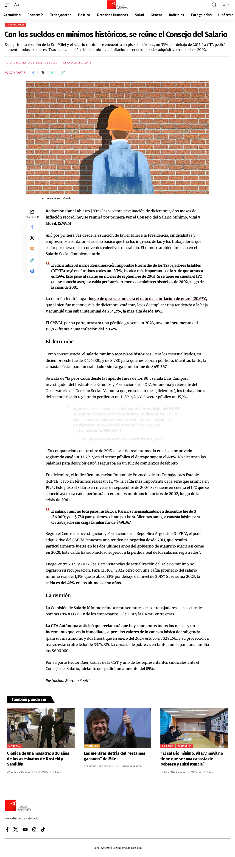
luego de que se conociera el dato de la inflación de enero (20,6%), (148, 298)
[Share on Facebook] (33, 72)
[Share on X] (43, 72)
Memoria (14, 746)
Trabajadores (15, 24)
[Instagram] (34, 829)
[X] (15, 829)
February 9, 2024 (148, 439)
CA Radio (168, 746)
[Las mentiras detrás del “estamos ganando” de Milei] (117, 728)
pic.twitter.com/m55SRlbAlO (97, 430)
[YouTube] (25, 829)
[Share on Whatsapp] (52, 72)
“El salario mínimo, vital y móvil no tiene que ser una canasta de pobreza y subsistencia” (191, 759)
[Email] (32, 248)
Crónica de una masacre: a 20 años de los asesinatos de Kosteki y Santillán (38, 759)
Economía (91, 746)
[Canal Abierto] (117, 5)
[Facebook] (7, 829)
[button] (8, 5)
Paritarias (185, 746)
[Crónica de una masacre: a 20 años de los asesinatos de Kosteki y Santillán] (41, 728)
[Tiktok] (43, 829)
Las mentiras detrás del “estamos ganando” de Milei (114, 756)
